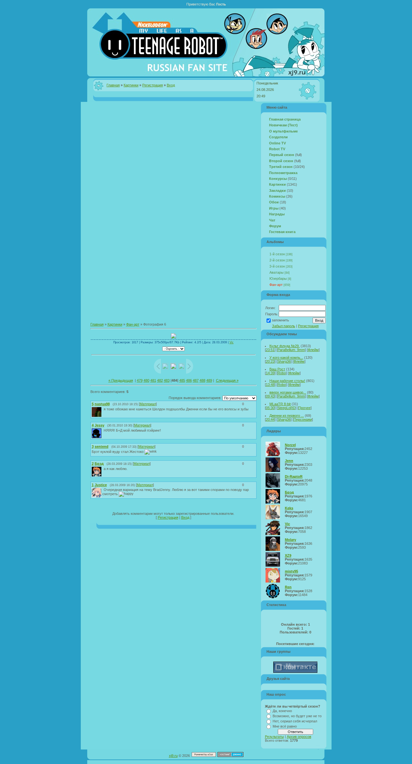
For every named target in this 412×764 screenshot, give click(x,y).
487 (196, 380)
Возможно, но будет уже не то (297, 716)
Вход (171, 85)
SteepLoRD (286, 408)
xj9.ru (173, 756)
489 (209, 380)
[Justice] (103, 490)
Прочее (304, 408)
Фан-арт (132, 324)
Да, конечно (282, 711)
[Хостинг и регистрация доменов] (230, 756)
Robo (281, 373)
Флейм (313, 350)
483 (167, 380)
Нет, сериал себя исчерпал (295, 721)
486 (189, 380)
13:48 (270, 385)
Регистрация (152, 85)
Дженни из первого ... (286, 415)
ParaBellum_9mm (291, 350)
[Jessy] (103, 430)
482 (160, 380)
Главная (113, 85)
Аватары (276, 272)
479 (140, 380)
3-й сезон (277, 266)
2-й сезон (277, 260)
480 (146, 380)
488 (202, 380)
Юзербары (278, 278)
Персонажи (303, 419)
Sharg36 (284, 361)
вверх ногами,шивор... (287, 392)
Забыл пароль (283, 326)
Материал (148, 404)
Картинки (131, 85)
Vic (231, 342)
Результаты (274, 737)
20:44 (270, 419)
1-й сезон (277, 254)
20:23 (270, 361)
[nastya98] (103, 409)
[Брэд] (103, 469)
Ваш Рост (277, 369)
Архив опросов (299, 737)
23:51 (270, 350)
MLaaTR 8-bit (280, 404)
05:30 (270, 408)
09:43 (270, 396)
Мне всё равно (285, 726)
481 (153, 380)
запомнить (280, 320)
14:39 (270, 373)
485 (182, 380)
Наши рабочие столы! (287, 381)
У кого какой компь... (286, 357)
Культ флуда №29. (284, 346)
